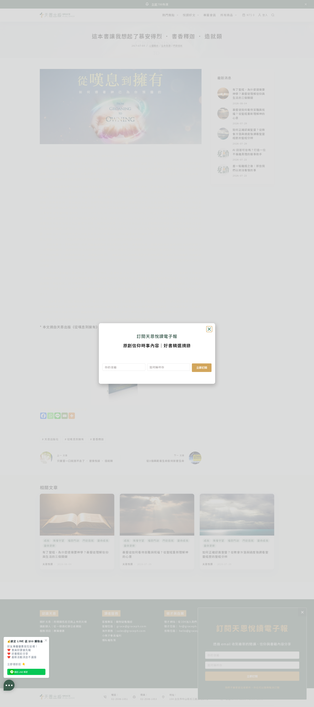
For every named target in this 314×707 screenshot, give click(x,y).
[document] (157, 353)
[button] (209, 329)
